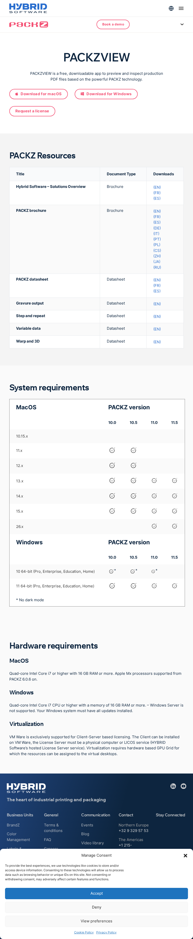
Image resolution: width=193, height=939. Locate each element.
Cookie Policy (84, 932)
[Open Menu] (181, 8)
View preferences (96, 921)
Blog (85, 834)
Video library (92, 843)
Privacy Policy (106, 932)
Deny (96, 907)
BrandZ (13, 825)
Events (87, 825)
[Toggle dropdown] (171, 8)
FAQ (47, 839)
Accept (96, 893)
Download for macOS (41, 94)
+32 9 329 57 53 (134, 830)
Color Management (18, 837)
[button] (185, 855)
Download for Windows (108, 94)
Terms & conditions (53, 828)
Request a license (32, 111)
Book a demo (113, 24)
